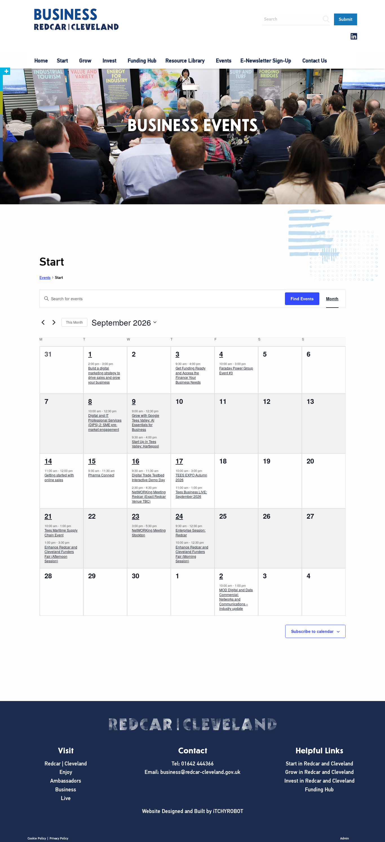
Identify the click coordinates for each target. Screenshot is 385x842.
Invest (109, 60)
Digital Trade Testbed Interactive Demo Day (148, 477)
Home (41, 60)
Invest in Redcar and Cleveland (319, 781)
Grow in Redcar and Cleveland (319, 772)
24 (179, 516)
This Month (74, 322)
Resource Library (185, 60)
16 (135, 460)
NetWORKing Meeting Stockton (149, 532)
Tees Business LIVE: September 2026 (191, 494)
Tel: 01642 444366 (193, 763)
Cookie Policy (37, 838)
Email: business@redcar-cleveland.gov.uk (192, 772)
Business (65, 789)
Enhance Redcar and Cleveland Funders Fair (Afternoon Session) (61, 554)
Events (223, 60)
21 (48, 516)
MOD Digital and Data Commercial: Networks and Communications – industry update (236, 599)
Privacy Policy (59, 838)
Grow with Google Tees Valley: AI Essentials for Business (145, 422)
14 (48, 460)
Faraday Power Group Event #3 (236, 370)
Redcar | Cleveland (66, 763)
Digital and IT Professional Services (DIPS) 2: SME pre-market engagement (104, 422)
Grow (85, 60)
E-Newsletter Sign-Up (265, 60)
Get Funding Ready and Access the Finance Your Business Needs (190, 375)
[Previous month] (42, 322)
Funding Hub (142, 60)
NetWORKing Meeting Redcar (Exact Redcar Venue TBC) (149, 496)
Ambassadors (65, 781)
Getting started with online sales (59, 477)
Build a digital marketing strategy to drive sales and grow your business (104, 375)
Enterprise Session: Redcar (190, 532)
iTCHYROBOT (228, 811)
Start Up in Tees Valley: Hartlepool (145, 444)
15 (92, 460)
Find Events (302, 298)
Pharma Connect (101, 474)
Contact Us (314, 60)
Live (66, 798)
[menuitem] (41, 61)
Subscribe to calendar (312, 631)
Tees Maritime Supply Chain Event (61, 532)
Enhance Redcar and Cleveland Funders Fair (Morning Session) (192, 554)
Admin (344, 838)
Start (62, 60)
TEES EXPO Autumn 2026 (191, 477)
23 (135, 516)
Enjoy (65, 772)
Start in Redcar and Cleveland (319, 763)
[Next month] (53, 322)
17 (179, 460)
